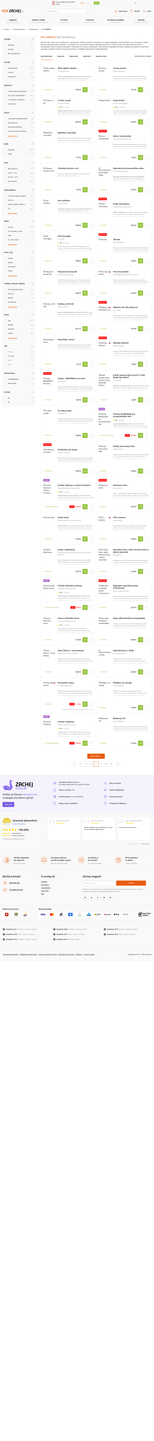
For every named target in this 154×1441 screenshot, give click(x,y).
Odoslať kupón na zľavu (77, 748)
